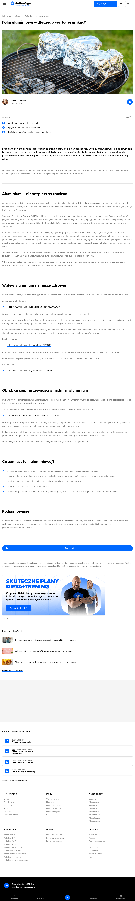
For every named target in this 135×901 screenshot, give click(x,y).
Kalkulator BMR (10, 838)
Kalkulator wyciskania (12, 857)
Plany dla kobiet (52, 802)
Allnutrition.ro (94, 812)
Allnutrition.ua (94, 818)
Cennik (49, 815)
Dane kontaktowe (11, 815)
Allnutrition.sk (94, 808)
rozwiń (128, 117)
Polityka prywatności (12, 802)
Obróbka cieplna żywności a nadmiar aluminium (29, 132)
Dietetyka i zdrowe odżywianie (37, 16)
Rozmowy (94, 899)
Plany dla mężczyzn (54, 805)
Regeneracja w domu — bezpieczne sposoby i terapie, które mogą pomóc (45, 640)
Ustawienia (120, 899)
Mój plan (41, 899)
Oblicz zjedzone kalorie (22, 762)
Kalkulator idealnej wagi (13, 847)
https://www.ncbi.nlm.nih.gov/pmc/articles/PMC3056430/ (33, 307)
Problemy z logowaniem (56, 841)
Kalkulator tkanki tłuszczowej (15, 854)
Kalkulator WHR (10, 841)
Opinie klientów (52, 799)
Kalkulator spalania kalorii (14, 850)
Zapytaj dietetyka (95, 854)
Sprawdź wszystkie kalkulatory (14, 780)
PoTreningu (6, 16)
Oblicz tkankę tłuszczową (23, 771)
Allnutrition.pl (94, 802)
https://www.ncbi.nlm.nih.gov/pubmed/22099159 (29, 370)
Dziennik (14, 899)
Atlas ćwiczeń (94, 835)
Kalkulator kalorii (10, 844)
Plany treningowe (53, 812)
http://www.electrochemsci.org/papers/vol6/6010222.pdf (33, 415)
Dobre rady (93, 850)
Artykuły (18, 16)
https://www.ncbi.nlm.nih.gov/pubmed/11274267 (29, 345)
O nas (6, 799)
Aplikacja (7, 812)
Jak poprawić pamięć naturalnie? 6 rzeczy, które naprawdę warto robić (43, 651)
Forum (91, 857)
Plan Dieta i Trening (54, 835)
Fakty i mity (93, 847)
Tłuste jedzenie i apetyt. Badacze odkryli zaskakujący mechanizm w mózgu (45, 662)
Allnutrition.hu (94, 815)
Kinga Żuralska (18, 100)
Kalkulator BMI (9, 835)
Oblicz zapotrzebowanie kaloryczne (22, 751)
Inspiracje (92, 844)
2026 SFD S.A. (28, 884)
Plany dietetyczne (53, 808)
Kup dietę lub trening (105, 4)
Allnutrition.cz (94, 805)
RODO (6, 808)
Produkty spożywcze (97, 841)
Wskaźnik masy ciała (21, 741)
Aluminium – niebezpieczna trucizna (24, 123)
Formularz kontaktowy (55, 838)
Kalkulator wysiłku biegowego (16, 860)
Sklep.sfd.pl (93, 799)
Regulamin (8, 805)
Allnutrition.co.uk (95, 821)
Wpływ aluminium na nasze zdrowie (23, 127)
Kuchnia (92, 838)
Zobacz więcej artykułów (12, 670)
